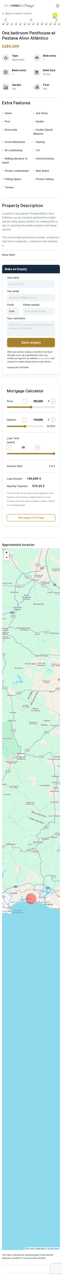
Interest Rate (15, 466)
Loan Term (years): (13, 440)
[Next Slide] (56, 19)
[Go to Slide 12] (50, 24)
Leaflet (31, 1248)
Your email (13, 291)
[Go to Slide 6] (24, 24)
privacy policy (43, 358)
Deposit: (12, 419)
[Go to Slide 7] (29, 24)
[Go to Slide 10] (42, 24)
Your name (13, 277)
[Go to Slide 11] (46, 24)
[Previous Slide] (5, 19)
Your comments (16, 318)
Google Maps (53, 1248)
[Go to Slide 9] (37, 24)
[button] (31, 19)
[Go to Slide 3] (12, 24)
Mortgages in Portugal (31, 517)
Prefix (10, 304)
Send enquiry (31, 343)
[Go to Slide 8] (33, 24)
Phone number (31, 304)
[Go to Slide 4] (16, 24)
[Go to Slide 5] (20, 24)
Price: (10, 401)
